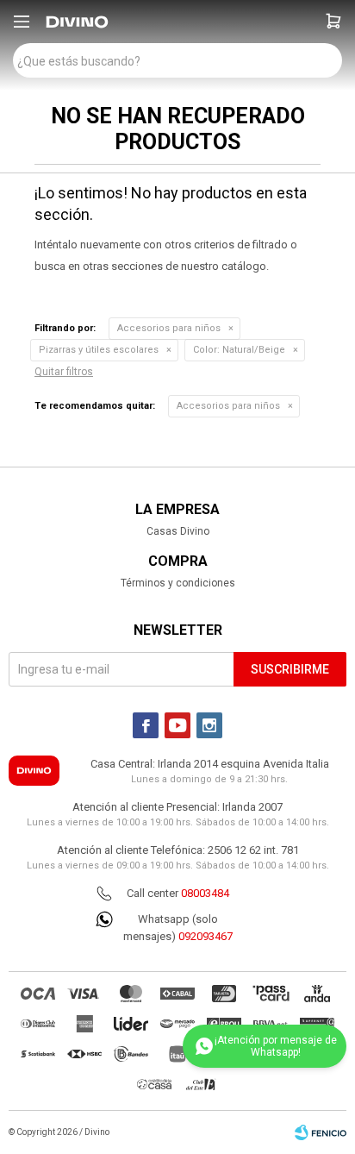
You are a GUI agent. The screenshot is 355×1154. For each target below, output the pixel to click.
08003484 (205, 893)
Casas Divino (177, 531)
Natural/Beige (239, 349)
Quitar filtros (63, 372)
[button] (333, 21)
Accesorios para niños (169, 328)
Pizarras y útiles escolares (99, 349)
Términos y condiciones (178, 583)
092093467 (205, 936)
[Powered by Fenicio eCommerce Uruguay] (320, 1132)
